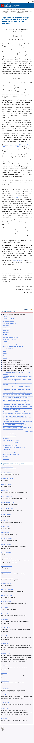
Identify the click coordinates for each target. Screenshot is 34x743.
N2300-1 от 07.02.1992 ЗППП (8, 502)
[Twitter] (28, 309)
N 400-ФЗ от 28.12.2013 (7, 467)
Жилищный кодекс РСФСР (10, 442)
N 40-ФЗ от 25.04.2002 (7, 478)
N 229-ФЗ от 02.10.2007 (7, 589)
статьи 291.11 (13, 147)
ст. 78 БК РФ (4, 643)
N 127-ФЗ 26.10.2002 (6, 572)
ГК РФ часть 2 (6, 328)
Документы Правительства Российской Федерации (17, 366)
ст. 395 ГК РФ (4, 619)
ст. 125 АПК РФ (5, 718)
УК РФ (4, 355)
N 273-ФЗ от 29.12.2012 (6, 484)
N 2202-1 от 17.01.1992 (6, 566)
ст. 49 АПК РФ (4, 708)
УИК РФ (5, 353)
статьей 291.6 (17, 260)
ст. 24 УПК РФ (4, 694)
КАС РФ (5, 341)
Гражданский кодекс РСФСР (11, 440)
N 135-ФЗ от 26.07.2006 (7, 538)
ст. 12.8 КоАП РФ (5, 653)
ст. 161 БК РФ (4, 665)
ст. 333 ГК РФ (4, 607)
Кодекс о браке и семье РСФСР (11, 454)
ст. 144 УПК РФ (5, 681)
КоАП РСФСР (6, 449)
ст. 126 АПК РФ (5, 702)
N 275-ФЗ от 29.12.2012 (6, 496)
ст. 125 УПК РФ (5, 688)
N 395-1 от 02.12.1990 (6, 601)
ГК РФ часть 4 (6, 332)
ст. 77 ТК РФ (4, 673)
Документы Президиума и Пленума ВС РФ (15, 370)
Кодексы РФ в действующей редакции (14, 314)
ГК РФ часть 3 (6, 330)
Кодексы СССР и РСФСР (9, 434)
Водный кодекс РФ (8, 321)
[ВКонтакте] (26, 309)
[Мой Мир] (31, 309)
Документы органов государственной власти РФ (16, 368)
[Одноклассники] (29, 309)
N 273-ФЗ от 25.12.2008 (7, 508)
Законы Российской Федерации (12, 362)
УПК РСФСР (6, 459)
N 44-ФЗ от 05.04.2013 (7, 583)
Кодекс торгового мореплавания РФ (13, 346)
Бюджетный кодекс (8, 318)
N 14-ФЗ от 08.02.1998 (6, 552)
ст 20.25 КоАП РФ (5, 627)
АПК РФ (5, 316)
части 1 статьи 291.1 (15, 145)
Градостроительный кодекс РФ (11, 337)
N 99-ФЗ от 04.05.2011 (6, 544)
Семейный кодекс (8, 348)
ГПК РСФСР (6, 438)
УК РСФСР (5, 456)
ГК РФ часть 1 (6, 325)
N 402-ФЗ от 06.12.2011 (6, 532)
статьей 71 (17, 197)
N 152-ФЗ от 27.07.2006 (7, 578)
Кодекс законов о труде (9, 452)
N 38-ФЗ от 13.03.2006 (6, 514)
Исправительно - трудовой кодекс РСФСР (14, 447)
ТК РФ (4, 351)
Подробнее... (29, 431)
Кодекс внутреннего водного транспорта (14, 344)
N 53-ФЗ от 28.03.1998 (6, 595)
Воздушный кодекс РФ (9, 323)
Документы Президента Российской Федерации (16, 364)
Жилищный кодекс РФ (9, 339)
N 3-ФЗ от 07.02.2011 (6, 526)
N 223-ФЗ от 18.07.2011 (6, 558)
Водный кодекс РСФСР (9, 436)
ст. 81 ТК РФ (4, 635)
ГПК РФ (5, 334)
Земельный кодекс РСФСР (10, 445)
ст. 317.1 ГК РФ (4, 613)
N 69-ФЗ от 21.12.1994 (6, 473)
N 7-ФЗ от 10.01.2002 (6, 520)
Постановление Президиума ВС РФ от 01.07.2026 (16, 386)
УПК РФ (5, 358)
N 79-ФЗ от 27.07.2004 (6, 490)
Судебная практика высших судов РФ (13, 360)
